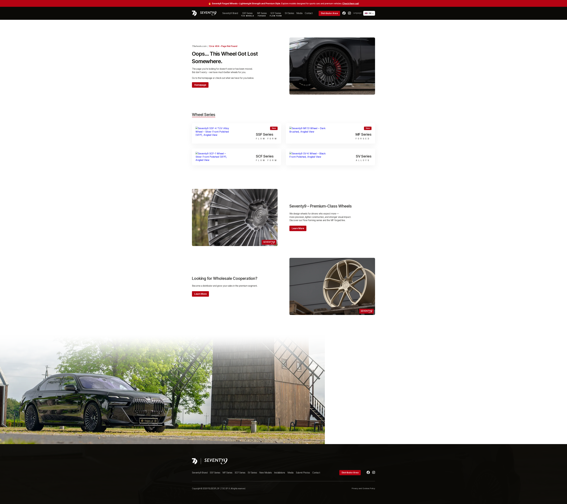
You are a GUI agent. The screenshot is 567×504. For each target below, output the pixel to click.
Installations (279, 472)
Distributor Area (329, 13)
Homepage (200, 85)
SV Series (289, 13)
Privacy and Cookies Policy (363, 488)
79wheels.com (199, 46)
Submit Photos (303, 472)
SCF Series (240, 472)
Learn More (298, 228)
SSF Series (215, 472)
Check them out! (350, 3)
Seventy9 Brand (230, 13)
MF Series (227, 472)
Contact (308, 13)
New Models (265, 472)
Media (299, 13)
